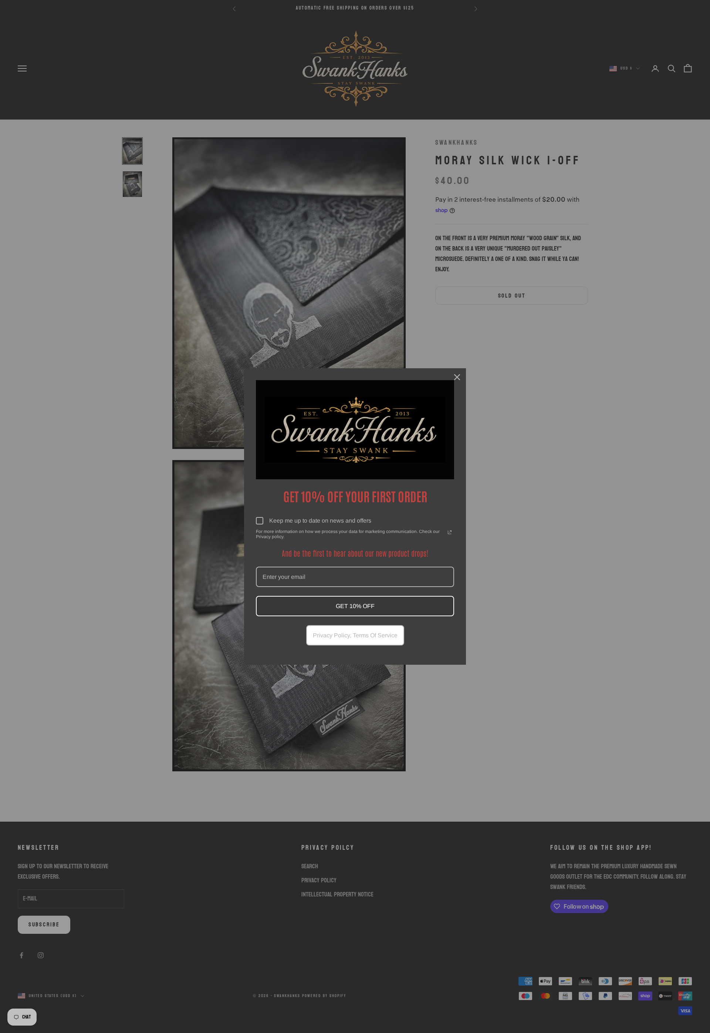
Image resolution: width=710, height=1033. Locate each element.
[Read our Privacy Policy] (449, 532)
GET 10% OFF (355, 606)
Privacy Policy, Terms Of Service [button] (355, 635)
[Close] (457, 377)
